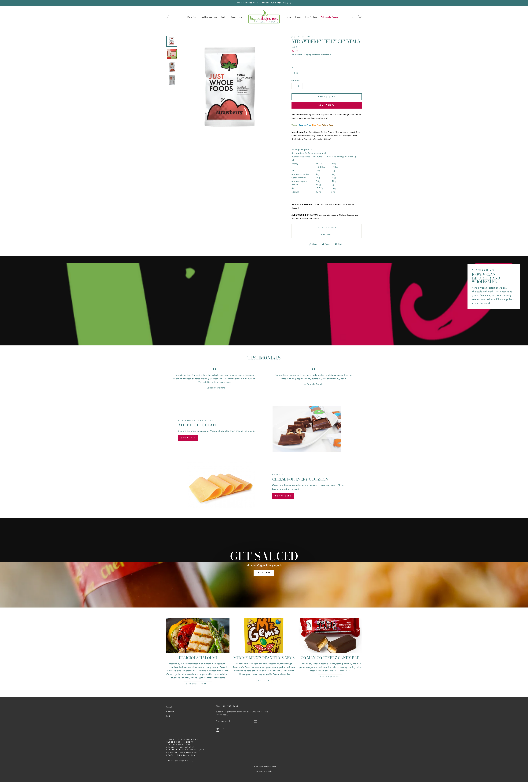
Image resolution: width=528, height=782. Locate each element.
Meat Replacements (209, 17)
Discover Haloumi (198, 684)
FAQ (168, 716)
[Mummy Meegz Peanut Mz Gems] (264, 635)
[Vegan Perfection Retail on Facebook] (223, 730)
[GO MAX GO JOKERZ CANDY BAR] (330, 635)
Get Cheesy (283, 496)
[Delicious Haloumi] (197, 635)
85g (296, 72)
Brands (298, 17)
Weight (296, 67)
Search (169, 706)
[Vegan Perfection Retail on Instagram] (217, 730)
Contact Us (170, 711)
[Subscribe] (255, 721)
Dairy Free (191, 17)
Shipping (307, 54)
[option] (264, 2)
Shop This (188, 437)
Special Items (236, 17)
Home (288, 17)
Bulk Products (311, 17)
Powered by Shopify (264, 771)
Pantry (223, 17)
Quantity (297, 80)
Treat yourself (330, 677)
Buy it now (326, 105)
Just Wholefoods (303, 37)
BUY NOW (264, 680)
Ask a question (327, 227)
